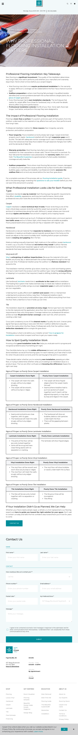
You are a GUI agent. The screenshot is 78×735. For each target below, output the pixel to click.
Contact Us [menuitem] (63, 710)
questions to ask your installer (48, 181)
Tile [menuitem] (7, 712)
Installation (34, 30)
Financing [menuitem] (9, 719)
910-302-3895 (52, 11)
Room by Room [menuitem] (64, 701)
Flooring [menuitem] (9, 694)
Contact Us (14, 523)
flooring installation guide (52, 178)
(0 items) (74, 3)
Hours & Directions (12, 666)
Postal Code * (10, 596)
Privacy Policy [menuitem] (64, 719)
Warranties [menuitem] (45, 710)
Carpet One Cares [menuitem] (63, 706)
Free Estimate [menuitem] (11, 715)
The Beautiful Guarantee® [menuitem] (46, 706)
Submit (39, 639)
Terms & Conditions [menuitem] (62, 715)
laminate (21, 281)
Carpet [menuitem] (8, 705)
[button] (67, 4)
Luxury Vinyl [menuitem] (10, 698)
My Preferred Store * (47, 596)
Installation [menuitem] (45, 714)
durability (17, 196)
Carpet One (10, 30)
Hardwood (30, 137)
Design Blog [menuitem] (28, 713)
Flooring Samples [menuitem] (26, 699)
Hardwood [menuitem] (9, 701)
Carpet (8, 207)
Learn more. (38, 731)
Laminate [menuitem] (9, 708)
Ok (64, 729)
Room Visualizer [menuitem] (29, 694)
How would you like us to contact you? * (19, 572)
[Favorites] (71, 4)
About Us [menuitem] (62, 694)
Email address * (45, 583)
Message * (9, 609)
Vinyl (8, 257)
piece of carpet (15, 98)
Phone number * (11, 583)
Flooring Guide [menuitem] (46, 701)
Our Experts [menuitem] (63, 698)
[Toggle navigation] (3, 4)
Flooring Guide (22, 30)
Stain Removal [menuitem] (46, 694)
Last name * (44, 552)
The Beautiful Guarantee (22, 157)
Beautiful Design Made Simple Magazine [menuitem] (28, 706)
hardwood (67, 242)
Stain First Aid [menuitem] (46, 698)
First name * (10, 552)
